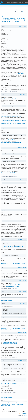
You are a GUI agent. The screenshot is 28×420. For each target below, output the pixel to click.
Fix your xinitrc (9, 125)
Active (19, 11)
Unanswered (24, 11)
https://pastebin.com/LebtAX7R (10, 342)
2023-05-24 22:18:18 (22, 280)
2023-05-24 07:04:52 (22, 94)
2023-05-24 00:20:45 (22, 26)
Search (8, 9)
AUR (23, 2)
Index (2, 9)
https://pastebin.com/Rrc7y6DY (8, 172)
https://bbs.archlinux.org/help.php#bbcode (10, 98)
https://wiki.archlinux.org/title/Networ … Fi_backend (14, 120)
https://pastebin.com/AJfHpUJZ (12, 286)
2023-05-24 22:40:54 (22, 317)
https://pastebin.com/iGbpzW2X (13, 284)
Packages (7, 2)
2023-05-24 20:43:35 (22, 179)
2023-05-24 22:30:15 (22, 291)
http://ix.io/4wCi (11, 139)
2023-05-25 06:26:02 (22, 360)
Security (19, 2)
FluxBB (25, 415)
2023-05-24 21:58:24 (22, 210)
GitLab (15, 2)
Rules (5, 9)
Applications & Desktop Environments (13, 18)
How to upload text (5, 123)
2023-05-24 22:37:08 (22, 303)
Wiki (11, 2)
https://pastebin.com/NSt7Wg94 (10, 343)
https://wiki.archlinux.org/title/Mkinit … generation (12, 383)
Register (12, 9)
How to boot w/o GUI (14, 123)
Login (16, 9)
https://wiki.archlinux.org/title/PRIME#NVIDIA (11, 116)
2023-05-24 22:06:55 (22, 239)
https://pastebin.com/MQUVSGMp (16, 73)
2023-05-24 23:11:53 (22, 332)
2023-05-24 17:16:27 (22, 128)
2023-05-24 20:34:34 (22, 147)
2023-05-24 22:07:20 (22, 267)
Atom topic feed (24, 413)
